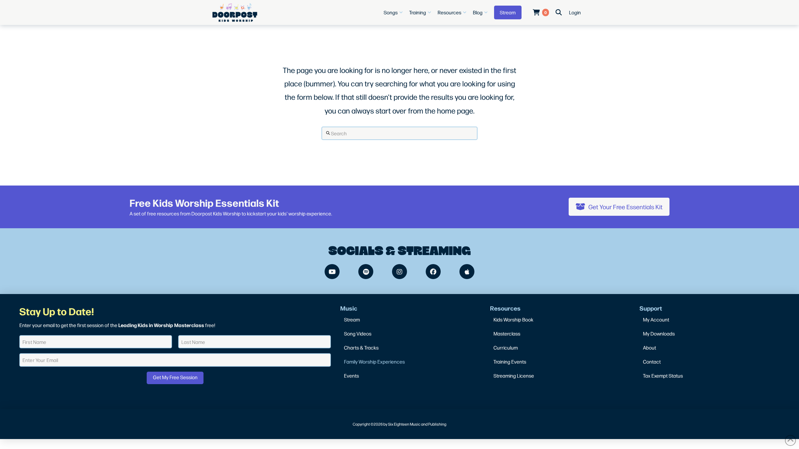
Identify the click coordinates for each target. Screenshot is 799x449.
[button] (394, 12)
